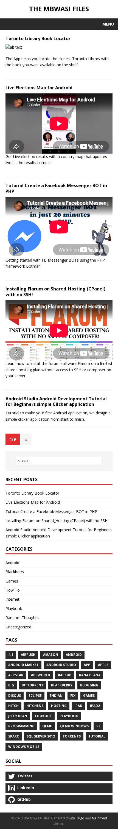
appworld (40, 675)
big (11, 685)
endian (56, 695)
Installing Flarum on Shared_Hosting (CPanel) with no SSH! (55, 292)
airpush (28, 654)
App (87, 664)
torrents (72, 736)
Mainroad (99, 818)
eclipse (35, 695)
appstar (15, 675)
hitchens (34, 705)
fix (72, 695)
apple (103, 664)
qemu (47, 726)
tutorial (96, 736)
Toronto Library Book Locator (38, 38)
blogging (89, 685)
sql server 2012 (41, 736)
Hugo (80, 818)
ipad (78, 705)
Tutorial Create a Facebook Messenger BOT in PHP (56, 188)
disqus (14, 695)
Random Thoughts (22, 617)
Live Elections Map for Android (38, 88)
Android (12, 562)
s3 (98, 726)
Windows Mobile (24, 746)
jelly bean (17, 716)
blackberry (61, 685)
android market (23, 664)
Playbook (13, 608)
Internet (12, 599)
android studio (61, 664)
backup (64, 675)
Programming (21, 726)
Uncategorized (18, 627)
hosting (59, 705)
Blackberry (14, 571)
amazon (50, 654)
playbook (69, 716)
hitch (13, 705)
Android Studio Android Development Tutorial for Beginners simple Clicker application (56, 401)
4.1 (10, 654)
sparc (13, 736)
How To (12, 590)
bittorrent (32, 685)
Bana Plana (89, 675)
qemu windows (74, 726)
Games (11, 581)
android (74, 654)
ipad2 (95, 705)
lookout (43, 716)
